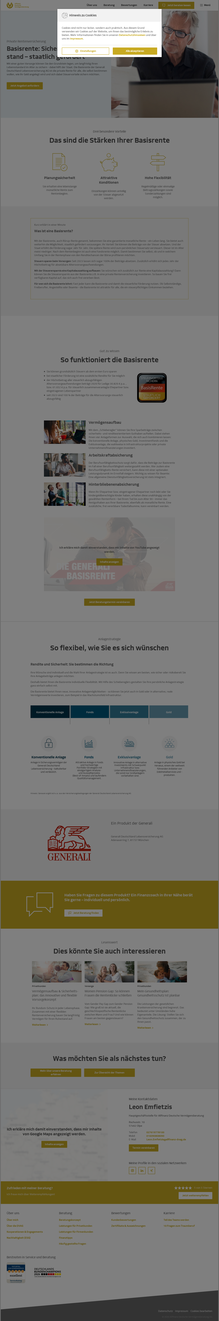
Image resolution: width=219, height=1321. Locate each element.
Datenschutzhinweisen (132, 35)
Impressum (76, 38)
